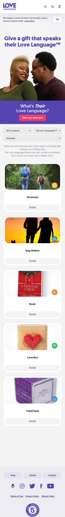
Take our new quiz (32, 117)
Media (32, 475)
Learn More (29, 21)
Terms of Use (16, 496)
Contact (52, 475)
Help (13, 475)
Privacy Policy (32, 496)
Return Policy (48, 496)
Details (32, 207)
